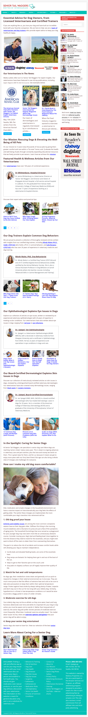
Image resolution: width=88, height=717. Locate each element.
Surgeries (29, 679)
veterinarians (11, 166)
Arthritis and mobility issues (13, 524)
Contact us (74, 664)
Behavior (22, 12)
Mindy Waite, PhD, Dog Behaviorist (30, 256)
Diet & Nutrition (31, 664)
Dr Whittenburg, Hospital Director (30, 173)
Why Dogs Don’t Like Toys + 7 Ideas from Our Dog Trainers (11, 295)
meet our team (75, 112)
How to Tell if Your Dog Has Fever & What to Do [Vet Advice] (11, 218)
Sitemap (49, 686)
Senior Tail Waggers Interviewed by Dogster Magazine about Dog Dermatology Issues (30, 111)
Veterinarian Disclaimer (54, 684)
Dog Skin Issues (31, 674)
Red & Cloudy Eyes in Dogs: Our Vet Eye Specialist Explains (37, 362)
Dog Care (29, 667)
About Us (72, 12)
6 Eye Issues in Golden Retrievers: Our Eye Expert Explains (23, 362)
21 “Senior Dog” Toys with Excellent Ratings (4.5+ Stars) (31, 295)
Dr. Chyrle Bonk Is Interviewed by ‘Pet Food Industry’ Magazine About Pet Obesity (49, 111)
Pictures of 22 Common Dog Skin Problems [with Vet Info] (30, 434)
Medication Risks (32, 686)
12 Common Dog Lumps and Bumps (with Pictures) (10, 433)
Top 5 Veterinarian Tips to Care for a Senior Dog (10, 651)
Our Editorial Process (54, 669)
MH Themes (33, 713)
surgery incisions (24, 388)
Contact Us (50, 662)
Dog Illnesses (30, 672)
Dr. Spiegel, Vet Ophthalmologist (29, 330)
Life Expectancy (41, 12)
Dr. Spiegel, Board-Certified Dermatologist (34, 394)
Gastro (31, 12)
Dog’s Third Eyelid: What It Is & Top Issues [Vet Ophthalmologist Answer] (9, 363)
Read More (7, 133)
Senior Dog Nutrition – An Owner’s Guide (50, 650)
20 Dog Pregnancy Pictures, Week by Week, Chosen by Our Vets (50, 219)
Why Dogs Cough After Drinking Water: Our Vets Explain (30, 218)
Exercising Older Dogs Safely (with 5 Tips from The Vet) (31, 651)
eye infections (38, 323)
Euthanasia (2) (31, 684)
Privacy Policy (51, 676)
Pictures (52, 12)
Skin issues (62, 12)
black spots (11, 388)
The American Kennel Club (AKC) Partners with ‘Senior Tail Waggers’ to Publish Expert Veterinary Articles (11, 112)
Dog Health (30, 669)
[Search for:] (72, 24)
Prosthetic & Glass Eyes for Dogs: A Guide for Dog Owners (53, 361)
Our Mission (50, 667)
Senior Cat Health (32, 691)
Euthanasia (30, 681)
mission (53, 154)
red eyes (27, 323)
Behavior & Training (33, 662)
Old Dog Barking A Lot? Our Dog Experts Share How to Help (50, 295)
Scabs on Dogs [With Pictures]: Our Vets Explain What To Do (49, 433)
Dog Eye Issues (31, 676)
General (5, 12)
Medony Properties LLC (74, 676)
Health (13, 12)
